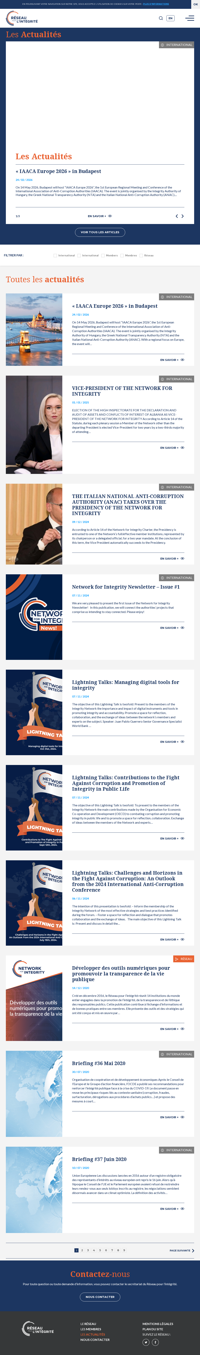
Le (88, 1324)
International (66, 255)
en (170, 18)
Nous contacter (100, 1297)
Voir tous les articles (100, 232)
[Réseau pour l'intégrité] (38, 1328)
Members (112, 255)
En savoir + (97, 216)
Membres (131, 255)
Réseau (149, 255)
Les (90, 1329)
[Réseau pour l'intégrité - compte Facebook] (155, 1343)
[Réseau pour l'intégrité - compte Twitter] (146, 1343)
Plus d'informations (156, 4)
